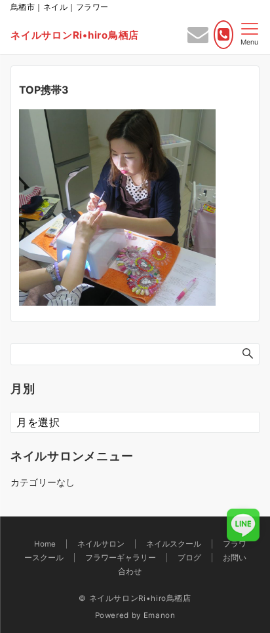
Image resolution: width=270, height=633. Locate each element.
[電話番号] (223, 34)
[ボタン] (197, 38)
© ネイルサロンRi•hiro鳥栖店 (135, 598)
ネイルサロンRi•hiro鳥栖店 (74, 35)
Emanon (160, 615)
